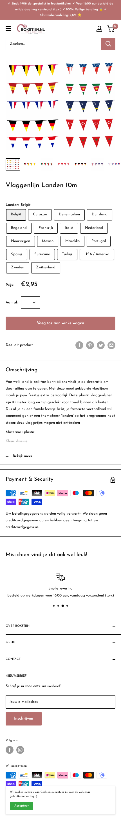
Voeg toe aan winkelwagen (60, 323)
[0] (110, 29)
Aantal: (11, 302)
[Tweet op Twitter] (101, 345)
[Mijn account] (99, 29)
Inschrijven (23, 719)
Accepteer (21, 805)
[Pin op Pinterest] (90, 345)
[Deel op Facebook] (79, 345)
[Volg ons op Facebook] (10, 750)
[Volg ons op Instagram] (20, 750)
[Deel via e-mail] (111, 345)
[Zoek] (108, 44)
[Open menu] (8, 28)
